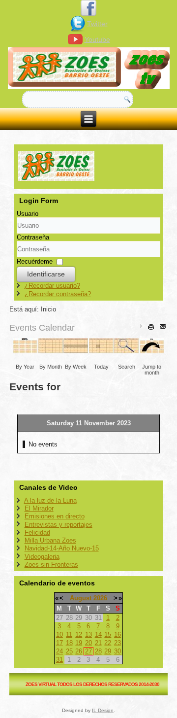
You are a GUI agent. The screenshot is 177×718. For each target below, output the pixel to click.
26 (78, 651)
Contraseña (33, 237)
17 (59, 643)
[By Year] (25, 350)
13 (88, 634)
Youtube (97, 39)
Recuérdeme (35, 261)
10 (59, 634)
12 (78, 634)
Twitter (97, 24)
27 (88, 651)
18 (69, 643)
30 (117, 651)
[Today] (101, 350)
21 (98, 643)
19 (78, 643)
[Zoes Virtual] (89, 69)
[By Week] (75, 350)
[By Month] (50, 350)
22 (107, 643)
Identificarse (46, 274)
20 (88, 643)
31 (59, 659)
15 (107, 634)
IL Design (103, 710)
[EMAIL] (163, 326)
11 (69, 634)
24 (59, 651)
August (80, 598)
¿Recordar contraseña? (58, 294)
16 (117, 634)
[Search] (126, 350)
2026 (100, 598)
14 (98, 634)
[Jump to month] (152, 350)
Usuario (27, 213)
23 (117, 643)
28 (98, 651)
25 (69, 651)
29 (107, 651)
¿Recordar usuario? (52, 285)
